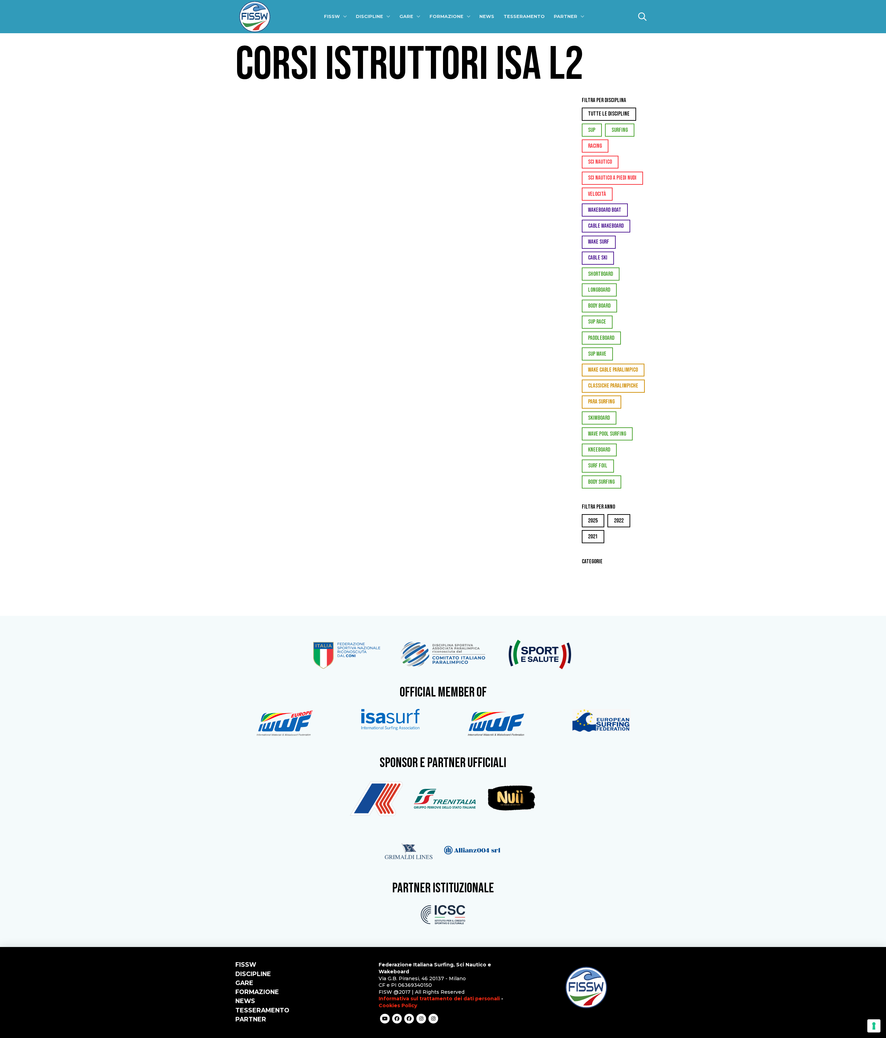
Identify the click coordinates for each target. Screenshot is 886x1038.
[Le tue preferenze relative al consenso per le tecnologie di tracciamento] (873, 1025)
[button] (642, 16)
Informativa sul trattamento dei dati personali (439, 998)
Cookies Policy (398, 1005)
